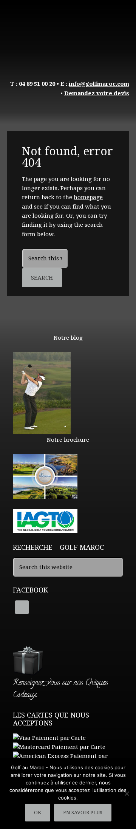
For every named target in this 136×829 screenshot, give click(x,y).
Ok (37, 812)
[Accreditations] (45, 529)
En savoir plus (82, 812)
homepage (88, 197)
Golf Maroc (68, 34)
